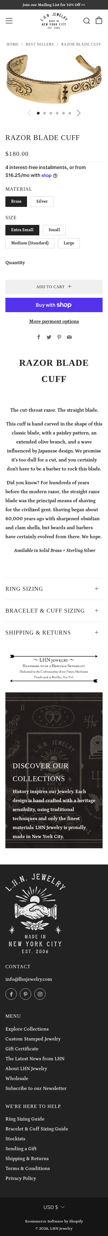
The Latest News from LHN (34, 1058)
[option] (54, 79)
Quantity (15, 262)
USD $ (51, 1207)
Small (54, 230)
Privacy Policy (20, 1178)
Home (13, 44)
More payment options (54, 321)
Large (69, 243)
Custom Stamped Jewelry (33, 1039)
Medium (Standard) (30, 243)
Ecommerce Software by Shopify (54, 1221)
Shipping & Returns (27, 1158)
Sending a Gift (21, 1148)
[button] (38, 113)
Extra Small (22, 230)
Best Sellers (40, 44)
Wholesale (16, 1078)
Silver (42, 201)
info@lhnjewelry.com (28, 979)
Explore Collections (27, 1029)
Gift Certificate (21, 1049)
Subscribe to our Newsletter (36, 1088)
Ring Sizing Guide (24, 1119)
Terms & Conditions (27, 1168)
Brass (16, 201)
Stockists (15, 1139)
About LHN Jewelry (26, 1068)
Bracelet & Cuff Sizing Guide (36, 1129)
